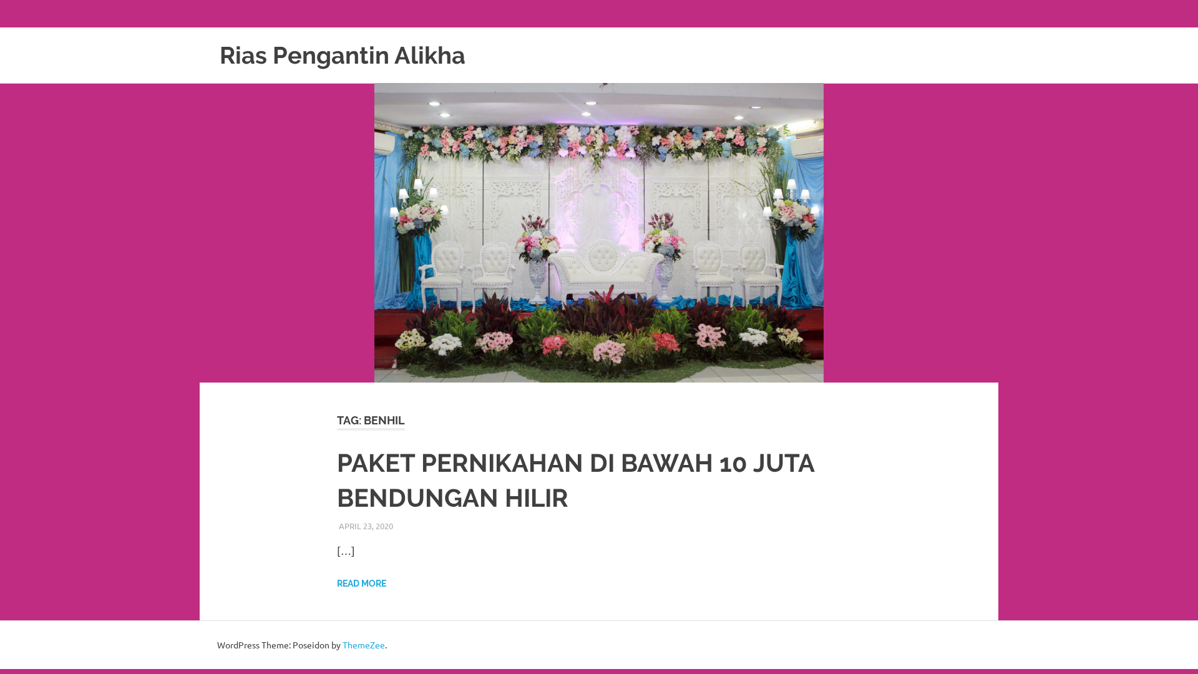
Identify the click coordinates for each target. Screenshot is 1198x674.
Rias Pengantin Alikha (342, 55)
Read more (361, 584)
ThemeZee (364, 644)
